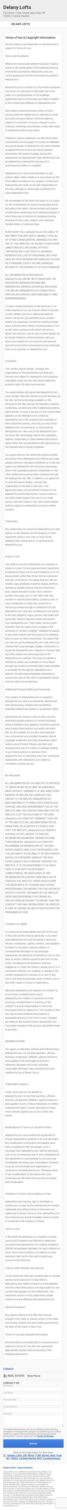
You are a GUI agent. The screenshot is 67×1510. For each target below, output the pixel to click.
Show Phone (33, 1375)
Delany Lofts (20, 24)
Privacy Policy (9, 1468)
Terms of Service (45, 1436)
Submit (33, 1443)
